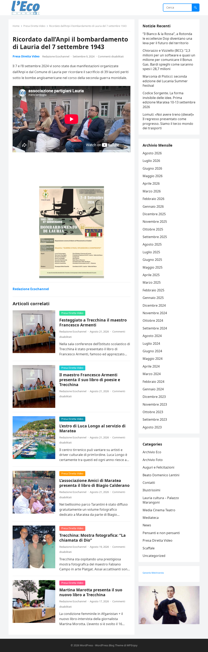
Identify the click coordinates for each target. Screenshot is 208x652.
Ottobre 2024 (153, 320)
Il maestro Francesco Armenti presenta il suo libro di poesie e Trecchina (89, 379)
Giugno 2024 (152, 351)
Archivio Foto (153, 460)
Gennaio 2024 (153, 389)
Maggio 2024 (152, 358)
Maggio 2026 (152, 176)
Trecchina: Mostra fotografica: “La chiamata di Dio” (92, 537)
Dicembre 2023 (154, 396)
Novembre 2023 (155, 404)
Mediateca (151, 517)
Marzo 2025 (152, 282)
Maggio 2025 (152, 267)
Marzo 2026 (152, 191)
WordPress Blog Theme (109, 645)
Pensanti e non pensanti (161, 533)
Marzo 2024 (152, 374)
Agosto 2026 (152, 153)
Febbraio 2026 (153, 198)
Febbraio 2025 (153, 290)
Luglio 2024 (151, 343)
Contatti (149, 482)
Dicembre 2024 (154, 305)
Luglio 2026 (151, 160)
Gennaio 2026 (153, 206)
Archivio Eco (152, 452)
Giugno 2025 (152, 259)
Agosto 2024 (152, 336)
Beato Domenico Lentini (161, 475)
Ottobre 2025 (153, 229)
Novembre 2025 (155, 221)
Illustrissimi (151, 490)
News (147, 525)
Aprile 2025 (151, 275)
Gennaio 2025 (153, 297)
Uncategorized (154, 555)
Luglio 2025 (151, 252)
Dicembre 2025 (154, 214)
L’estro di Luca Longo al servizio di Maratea (92, 428)
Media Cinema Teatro (159, 510)
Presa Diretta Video (34, 26)
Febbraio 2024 (153, 381)
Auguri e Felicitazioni (158, 467)
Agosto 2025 (152, 244)
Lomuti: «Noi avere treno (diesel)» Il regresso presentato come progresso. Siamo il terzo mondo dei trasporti (168, 121)
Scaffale (149, 548)
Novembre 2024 (155, 313)
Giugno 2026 (152, 168)
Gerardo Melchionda (153, 572)
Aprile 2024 (151, 366)
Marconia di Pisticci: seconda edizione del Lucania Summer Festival (165, 81)
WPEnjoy (132, 645)
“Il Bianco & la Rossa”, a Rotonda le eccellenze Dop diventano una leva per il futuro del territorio (167, 38)
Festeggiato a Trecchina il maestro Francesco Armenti (93, 322)
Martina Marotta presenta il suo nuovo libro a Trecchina (90, 592)
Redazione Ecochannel (55, 56)
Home (16, 26)
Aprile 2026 (151, 183)
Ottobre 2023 (153, 412)
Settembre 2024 (155, 328)
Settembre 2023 (155, 419)
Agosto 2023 (152, 427)
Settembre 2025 (155, 237)
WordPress (86, 645)
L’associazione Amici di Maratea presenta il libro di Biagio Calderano (94, 483)
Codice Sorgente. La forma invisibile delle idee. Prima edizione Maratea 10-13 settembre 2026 (169, 100)
